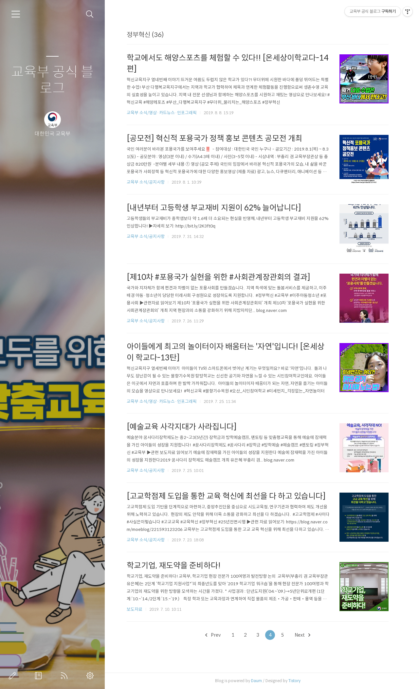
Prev (215, 635)
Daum (256, 680)
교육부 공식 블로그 (52, 80)
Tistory (294, 680)
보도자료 (134, 609)
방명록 (39, 675)
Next (300, 635)
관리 (91, 675)
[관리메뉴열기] (407, 11)
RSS (65, 675)
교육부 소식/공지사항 (146, 182)
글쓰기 (14, 675)
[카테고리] (15, 14)
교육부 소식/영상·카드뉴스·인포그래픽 (162, 113)
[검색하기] (90, 14)
